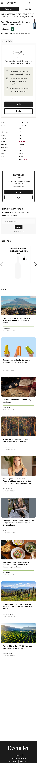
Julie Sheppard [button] (8, 368)
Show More (17, 231)
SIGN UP (18, 227)
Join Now (18, 104)
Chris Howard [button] (8, 614)
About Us (18, 755)
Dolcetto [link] (6, 17)
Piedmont (21, 141)
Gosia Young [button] (7, 328)
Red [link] (33, 14)
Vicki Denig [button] (6, 572)
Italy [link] (19, 14)
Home (2, 14)
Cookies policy (13, 761)
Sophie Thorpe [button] (8, 447)
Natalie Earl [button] (7, 531)
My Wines (6, 29)
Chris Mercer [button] (7, 489)
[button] (7, 41)
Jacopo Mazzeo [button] (8, 654)
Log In (18, 111)
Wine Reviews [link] (11, 14)
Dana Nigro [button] (7, 407)
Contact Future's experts (18, 758)
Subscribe (8, 9)
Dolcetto (25, 160)
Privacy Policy (24, 761)
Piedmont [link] (26, 14)
